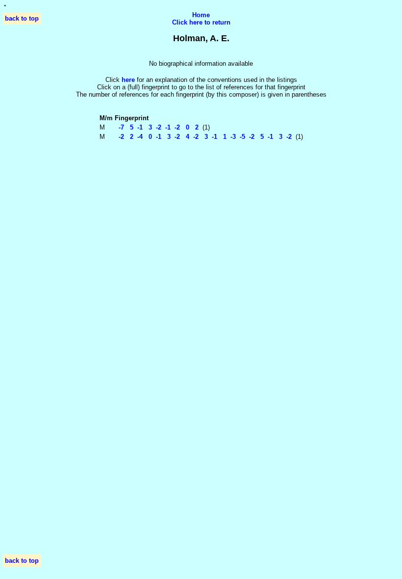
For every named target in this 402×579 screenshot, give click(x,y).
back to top (22, 18)
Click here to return (201, 22)
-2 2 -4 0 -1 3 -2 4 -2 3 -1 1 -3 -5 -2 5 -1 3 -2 (203, 136)
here (128, 79)
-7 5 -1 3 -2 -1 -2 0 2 (157, 127)
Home (201, 15)
